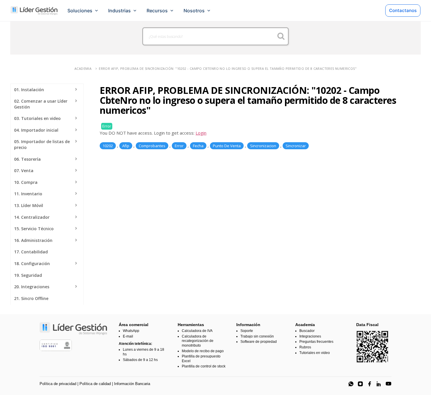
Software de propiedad (258, 342)
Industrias (119, 10)
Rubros (305, 347)
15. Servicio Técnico (34, 228)
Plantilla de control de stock (203, 366)
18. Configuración (32, 263)
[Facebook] (370, 384)
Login (201, 133)
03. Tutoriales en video (37, 118)
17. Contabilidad (31, 252)
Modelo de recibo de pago (203, 351)
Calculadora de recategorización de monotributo (197, 340)
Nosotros (194, 10)
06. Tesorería (27, 159)
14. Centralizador (32, 217)
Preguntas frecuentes (316, 342)
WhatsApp (131, 331)
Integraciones (310, 336)
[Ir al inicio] (34, 10)
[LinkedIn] (379, 384)
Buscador (307, 331)
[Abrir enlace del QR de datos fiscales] (372, 346)
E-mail (128, 336)
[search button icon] (281, 36)
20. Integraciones (31, 286)
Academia (82, 68)
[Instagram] (360, 384)
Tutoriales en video (314, 353)
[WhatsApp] (351, 384)
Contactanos (403, 10)
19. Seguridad (28, 275)
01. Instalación (29, 89)
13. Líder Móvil (28, 205)
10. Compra (26, 182)
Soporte (246, 331)
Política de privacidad (58, 384)
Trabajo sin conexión (257, 336)
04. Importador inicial (36, 130)
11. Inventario (28, 193)
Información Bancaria (132, 384)
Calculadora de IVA (197, 331)
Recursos (157, 10)
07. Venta (23, 170)
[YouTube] (388, 384)
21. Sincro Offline (31, 298)
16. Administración (33, 240)
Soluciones (79, 10)
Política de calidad (95, 384)
